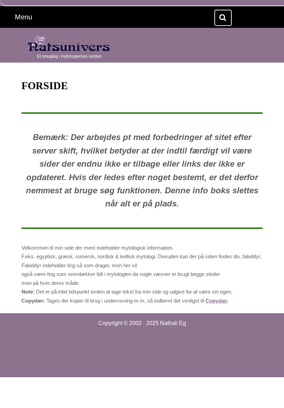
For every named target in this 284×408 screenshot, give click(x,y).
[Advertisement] (142, 350)
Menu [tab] (32, 17)
